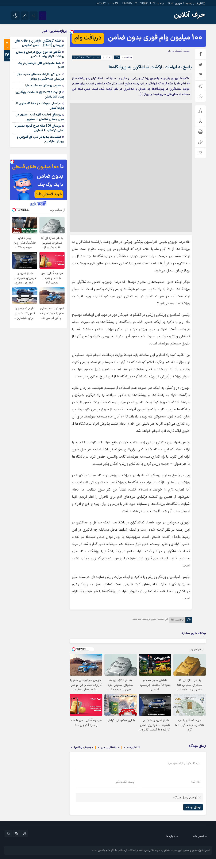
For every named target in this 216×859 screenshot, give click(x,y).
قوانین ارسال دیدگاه (185, 797)
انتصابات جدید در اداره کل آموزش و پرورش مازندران (40, 139)
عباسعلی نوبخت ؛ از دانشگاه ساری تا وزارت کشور (40, 105)
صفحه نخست (182, 51)
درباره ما (170, 836)
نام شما (195, 781)
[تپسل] (72, 32)
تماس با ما (198, 836)
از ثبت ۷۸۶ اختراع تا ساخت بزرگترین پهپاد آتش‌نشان (40, 94)
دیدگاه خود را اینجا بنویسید (183, 763)
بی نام (171, 51)
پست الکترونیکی (124, 781)
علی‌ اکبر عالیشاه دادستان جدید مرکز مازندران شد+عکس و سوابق (41, 76)
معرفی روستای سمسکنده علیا (43, 85)
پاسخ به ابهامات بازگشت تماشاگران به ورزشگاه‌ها (150, 67)
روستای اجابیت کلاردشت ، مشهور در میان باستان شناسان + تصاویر (40, 116)
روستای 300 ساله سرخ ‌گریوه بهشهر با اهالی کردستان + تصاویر (39, 128)
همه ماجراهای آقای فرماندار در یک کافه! (41, 65)
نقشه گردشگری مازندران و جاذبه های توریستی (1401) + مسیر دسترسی (39, 42)
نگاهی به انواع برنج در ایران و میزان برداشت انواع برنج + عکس (40, 54)
